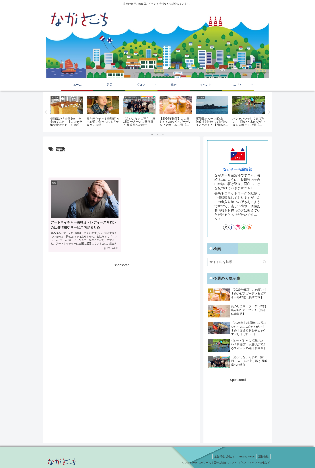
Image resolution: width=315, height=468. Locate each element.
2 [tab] (157, 134)
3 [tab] (163, 134)
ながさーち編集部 (237, 169)
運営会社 (263, 456)
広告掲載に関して (224, 456)
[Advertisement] (121, 163)
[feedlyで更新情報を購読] (243, 227)
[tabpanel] (66, 112)
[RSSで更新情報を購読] (249, 227)
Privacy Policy (246, 456)
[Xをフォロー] (226, 227)
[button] (264, 262)
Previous (46, 112)
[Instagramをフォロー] (237, 227)
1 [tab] (152, 134)
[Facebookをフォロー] (231, 227)
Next (269, 112)
